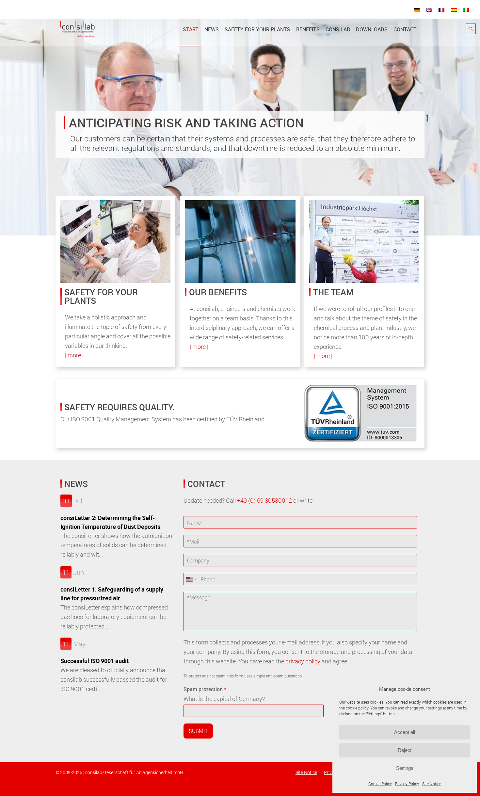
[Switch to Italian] (466, 10)
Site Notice (431, 783)
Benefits (308, 29)
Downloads (372, 29)
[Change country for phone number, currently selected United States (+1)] (191, 579)
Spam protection (205, 689)
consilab (338, 29)
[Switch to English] (429, 10)
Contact (405, 29)
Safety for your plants (257, 29)
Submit (198, 730)
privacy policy (302, 661)
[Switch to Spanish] (454, 10)
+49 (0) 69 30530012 (264, 500)
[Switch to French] (441, 10)
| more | (74, 355)
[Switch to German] (416, 10)
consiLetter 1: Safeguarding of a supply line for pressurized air (111, 593)
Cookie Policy (380, 783)
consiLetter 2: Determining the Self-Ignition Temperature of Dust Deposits (110, 522)
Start (191, 29)
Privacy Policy (407, 783)
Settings (404, 768)
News (211, 29)
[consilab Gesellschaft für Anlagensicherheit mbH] (78, 29)
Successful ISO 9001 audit (94, 661)
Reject (404, 750)
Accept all (404, 732)
